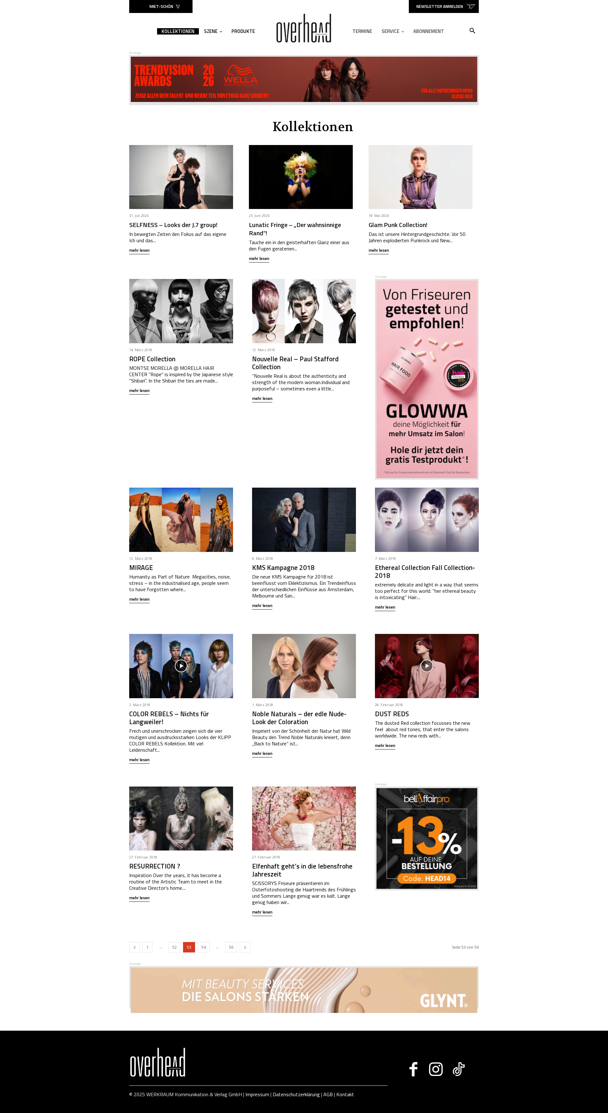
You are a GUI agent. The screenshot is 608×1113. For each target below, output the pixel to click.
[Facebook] (413, 1069)
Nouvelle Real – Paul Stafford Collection (295, 363)
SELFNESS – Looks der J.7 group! (173, 225)
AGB (328, 1094)
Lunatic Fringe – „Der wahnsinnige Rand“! (295, 229)
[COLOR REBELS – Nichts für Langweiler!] (181, 666)
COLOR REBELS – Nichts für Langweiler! (169, 718)
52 (174, 947)
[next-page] (245, 947)
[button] (472, 31)
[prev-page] (134, 947)
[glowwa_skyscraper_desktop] (427, 478)
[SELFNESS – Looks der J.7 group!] (181, 177)
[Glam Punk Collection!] (420, 177)
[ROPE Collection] (181, 311)
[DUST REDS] (427, 666)
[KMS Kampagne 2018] (304, 520)
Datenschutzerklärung (296, 1094)
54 (203, 947)
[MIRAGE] (181, 520)
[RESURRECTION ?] (181, 819)
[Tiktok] (458, 1069)
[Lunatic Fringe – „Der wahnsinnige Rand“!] (301, 177)
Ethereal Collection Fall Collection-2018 (425, 571)
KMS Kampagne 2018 (283, 567)
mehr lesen (139, 250)
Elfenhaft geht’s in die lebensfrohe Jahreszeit (302, 870)
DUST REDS (392, 714)
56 (231, 947)
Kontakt (345, 1094)
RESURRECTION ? (154, 866)
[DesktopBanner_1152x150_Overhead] (304, 1011)
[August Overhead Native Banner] (427, 888)
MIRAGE (141, 567)
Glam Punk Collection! (398, 225)
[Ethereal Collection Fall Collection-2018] (427, 520)
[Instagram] (435, 1069)
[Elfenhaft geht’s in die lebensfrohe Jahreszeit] (304, 819)
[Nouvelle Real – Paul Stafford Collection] (304, 311)
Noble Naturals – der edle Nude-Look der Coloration (299, 718)
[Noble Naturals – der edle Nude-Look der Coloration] (304, 666)
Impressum (257, 1094)
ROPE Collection (152, 359)
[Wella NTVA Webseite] (304, 100)
